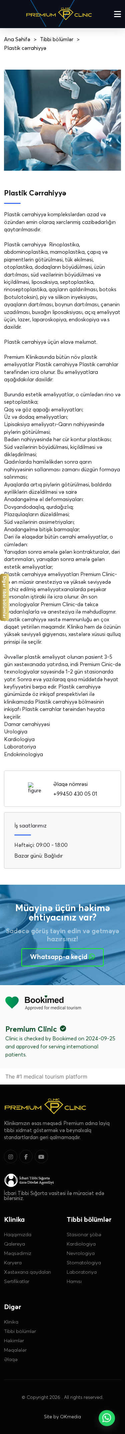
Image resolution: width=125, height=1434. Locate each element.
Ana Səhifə (17, 39)
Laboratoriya (82, 1272)
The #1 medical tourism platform (46, 1076)
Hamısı (74, 1281)
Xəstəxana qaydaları (27, 1272)
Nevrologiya (81, 1253)
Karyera (13, 1262)
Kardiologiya (81, 1244)
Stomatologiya (84, 1262)
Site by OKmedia (62, 1416)
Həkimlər (14, 1340)
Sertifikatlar (16, 1281)
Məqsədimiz (17, 1253)
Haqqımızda (17, 1234)
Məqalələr (15, 1350)
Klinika (11, 1322)
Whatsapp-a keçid (59, 957)
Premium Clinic (31, 1029)
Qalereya (14, 1244)
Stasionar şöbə (84, 1234)
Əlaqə (11, 1359)
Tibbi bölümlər (56, 39)
